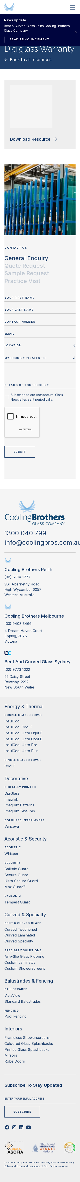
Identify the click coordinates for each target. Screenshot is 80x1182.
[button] (71, 7)
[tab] (26, 258)
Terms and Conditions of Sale (32, 1166)
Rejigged (63, 1166)
